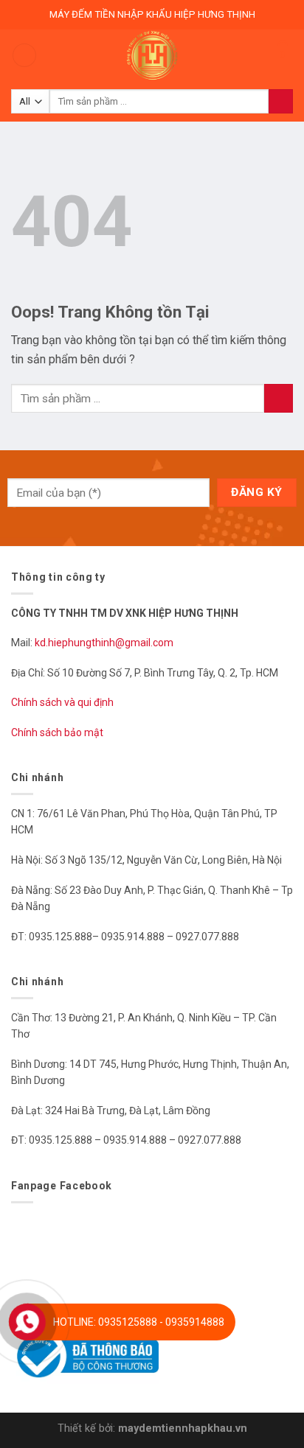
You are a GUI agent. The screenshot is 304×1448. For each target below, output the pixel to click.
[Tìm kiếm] (281, 101)
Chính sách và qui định (62, 702)
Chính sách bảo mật (57, 732)
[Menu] (24, 55)
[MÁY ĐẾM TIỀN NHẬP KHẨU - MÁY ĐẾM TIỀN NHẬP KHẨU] (152, 55)
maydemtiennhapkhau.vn (182, 1428)
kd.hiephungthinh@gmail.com (105, 642)
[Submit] (278, 398)
